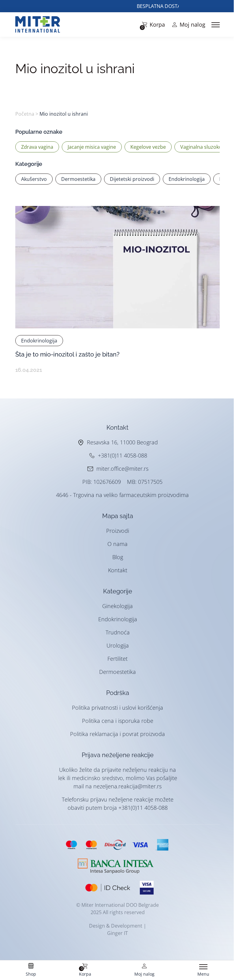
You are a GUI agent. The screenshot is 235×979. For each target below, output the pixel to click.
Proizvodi (117, 530)
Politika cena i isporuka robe (117, 720)
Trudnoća (118, 632)
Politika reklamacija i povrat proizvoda (117, 734)
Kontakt (117, 570)
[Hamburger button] (215, 25)
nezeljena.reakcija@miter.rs (127, 786)
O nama (117, 543)
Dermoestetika (117, 671)
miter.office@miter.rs (122, 468)
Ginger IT (117, 933)
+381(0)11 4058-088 (122, 455)
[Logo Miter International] (40, 24)
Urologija (117, 645)
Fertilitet (117, 658)
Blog (117, 557)
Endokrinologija (117, 619)
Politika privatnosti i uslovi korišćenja (117, 707)
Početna (24, 113)
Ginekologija (117, 606)
